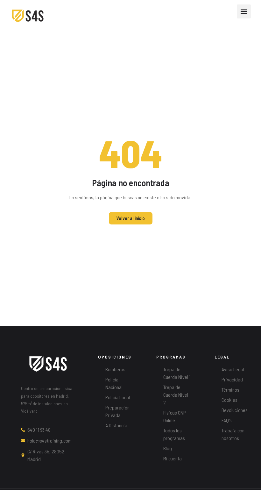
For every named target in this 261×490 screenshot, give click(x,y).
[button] (244, 11)
